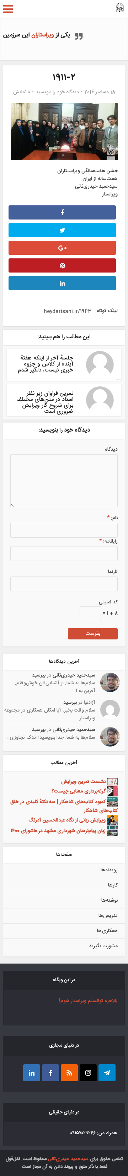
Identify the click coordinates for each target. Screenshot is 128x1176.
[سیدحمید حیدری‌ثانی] (120, 8)
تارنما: (112, 572)
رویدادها (109, 870)
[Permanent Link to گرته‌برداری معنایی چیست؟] (112, 791)
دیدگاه (111, 450)
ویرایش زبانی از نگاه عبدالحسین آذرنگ (67, 820)
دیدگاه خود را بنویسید (57, 92)
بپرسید (39, 675)
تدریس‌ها (108, 916)
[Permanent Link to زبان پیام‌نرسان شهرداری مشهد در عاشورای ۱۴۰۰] (112, 830)
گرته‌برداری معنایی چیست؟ (79, 791)
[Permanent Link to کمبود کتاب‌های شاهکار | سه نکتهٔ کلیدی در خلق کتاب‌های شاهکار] (112, 801)
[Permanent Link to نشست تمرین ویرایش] (112, 782)
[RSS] (69, 1072)
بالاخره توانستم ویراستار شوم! (88, 1001)
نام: (112, 518)
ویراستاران (42, 35)
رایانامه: (108, 541)
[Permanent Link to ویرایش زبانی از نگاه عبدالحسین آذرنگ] (112, 820)
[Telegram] (107, 1072)
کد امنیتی (108, 602)
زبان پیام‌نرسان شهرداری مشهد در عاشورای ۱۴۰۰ (58, 830)
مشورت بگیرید (103, 946)
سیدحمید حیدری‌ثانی (74, 675)
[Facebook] (50, 1072)
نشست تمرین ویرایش (83, 782)
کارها (113, 885)
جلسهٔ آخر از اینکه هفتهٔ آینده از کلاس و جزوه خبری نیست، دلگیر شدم (45, 364)
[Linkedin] (31, 1072)
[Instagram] (88, 1072)
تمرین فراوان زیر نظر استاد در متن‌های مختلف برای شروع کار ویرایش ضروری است (44, 402)
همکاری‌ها (107, 931)
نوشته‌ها (109, 900)
